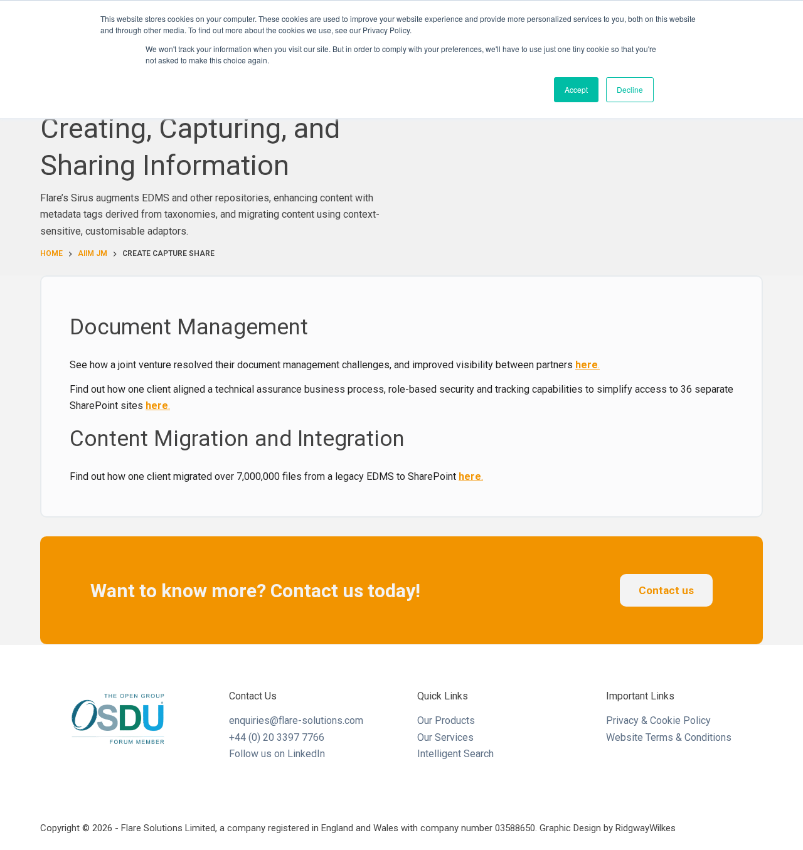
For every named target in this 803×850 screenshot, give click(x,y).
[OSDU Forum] (119, 719)
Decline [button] (630, 89)
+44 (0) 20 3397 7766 (276, 737)
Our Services (445, 737)
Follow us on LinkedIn (277, 754)
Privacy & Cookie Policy (658, 720)
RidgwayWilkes (645, 828)
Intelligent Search (455, 754)
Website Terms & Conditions (668, 737)
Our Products (446, 720)
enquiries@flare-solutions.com (296, 720)
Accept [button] (576, 89)
